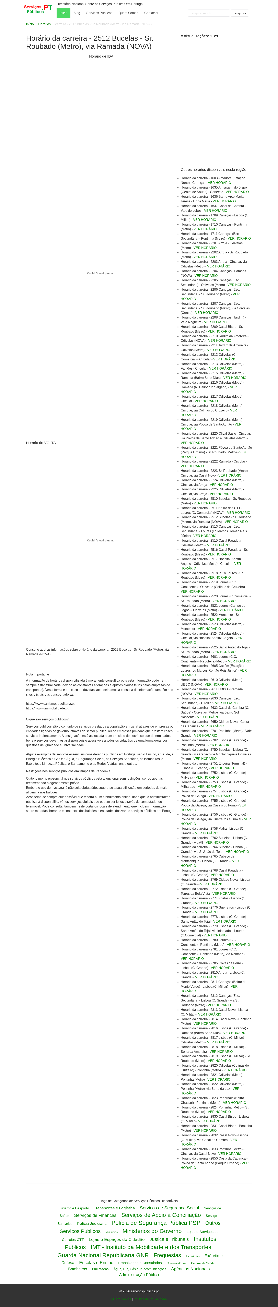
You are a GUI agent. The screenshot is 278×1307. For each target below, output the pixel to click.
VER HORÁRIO (219, 182)
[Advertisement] (56, 118)
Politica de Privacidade (150, 1299)
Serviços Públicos (99, 13)
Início (63, 13)
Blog (76, 13)
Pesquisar (239, 13)
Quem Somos (128, 13)
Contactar (151, 13)
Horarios (44, 24)
